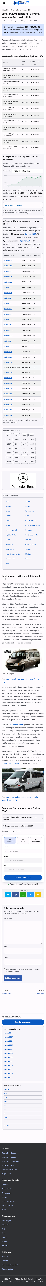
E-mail (6, 957)
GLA (5, 1113)
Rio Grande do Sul (31, 535)
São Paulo (29, 554)
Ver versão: (7, 171)
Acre (7, 501)
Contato (5, 1261)
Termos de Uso (7, 1269)
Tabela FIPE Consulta (10, 763)
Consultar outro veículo (23, 1022)
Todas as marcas (8, 1165)
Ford (3, 1233)
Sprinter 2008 (8, 357)
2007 (24, 453)
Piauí (27, 516)
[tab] (10, 840)
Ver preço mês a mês (13, 205)
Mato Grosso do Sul (13, 554)
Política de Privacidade (10, 1265)
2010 (32, 448)
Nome (6, 946)
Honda (4, 1237)
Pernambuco (29, 511)
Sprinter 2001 (8, 394)
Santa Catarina (30, 545)
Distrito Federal (11, 530)
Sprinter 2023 (8, 276)
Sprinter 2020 (8, 293)
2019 (24, 439)
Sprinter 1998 (8, 410)
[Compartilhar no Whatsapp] (23, 894)
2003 (16, 457)
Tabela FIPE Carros (9, 1153)
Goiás (8, 540)
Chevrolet (5, 1225)
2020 (16, 439)
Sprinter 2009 (8, 352)
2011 (24, 448)
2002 (24, 457)
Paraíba (28, 501)
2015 (24, 444)
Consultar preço (23, 877)
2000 (9, 462)
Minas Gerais (10, 559)
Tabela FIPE (5, 10)
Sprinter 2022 (8, 282)
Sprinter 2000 (8, 399)
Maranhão (9, 545)
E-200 (5, 1117)
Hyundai (5, 1246)
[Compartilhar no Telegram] (30, 894)
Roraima (28, 540)
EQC (5, 1109)
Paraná (27, 506)
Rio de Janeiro (30, 521)
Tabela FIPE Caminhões (10, 1161)
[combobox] (23, 851)
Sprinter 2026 (8, 1041)
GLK (5, 1121)
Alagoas (9, 506)
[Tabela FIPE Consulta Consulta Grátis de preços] (23, 3)
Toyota (4, 1241)
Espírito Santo (11, 535)
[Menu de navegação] (4, 3)
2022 (32, 435)
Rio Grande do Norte (32, 525)
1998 (24, 462)
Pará (7, 564)
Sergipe (28, 549)
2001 (32, 457)
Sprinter (24, 10)
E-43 (5, 1101)
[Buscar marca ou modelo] (42, 3)
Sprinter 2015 (8, 319)
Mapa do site (6, 1174)
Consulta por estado (9, 1170)
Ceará (8, 525)
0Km (8, 435)
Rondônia (28, 530)
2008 (16, 453)
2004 (9, 457)
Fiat (3, 1229)
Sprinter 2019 (8, 298)
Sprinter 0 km (8, 260)
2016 (16, 444)
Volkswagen (6, 1221)
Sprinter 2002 (8, 388)
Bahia (8, 521)
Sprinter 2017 (8, 309)
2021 (9, 439)
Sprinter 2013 (8, 330)
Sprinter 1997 (8, 415)
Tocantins (28, 559)
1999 (16, 462)
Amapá (8, 516)
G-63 (5, 1093)
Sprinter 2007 (25, 241)
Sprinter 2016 (8, 314)
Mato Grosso (10, 549)
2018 (32, 439)
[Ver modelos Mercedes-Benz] (23, 480)
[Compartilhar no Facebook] (15, 894)
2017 (9, 444)
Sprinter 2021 (8, 287)
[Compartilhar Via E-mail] (38, 894)
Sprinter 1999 (8, 404)
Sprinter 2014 (8, 325)
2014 (32, 444)
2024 (16, 435)
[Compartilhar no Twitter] (8, 894)
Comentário (8, 919)
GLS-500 (6, 1125)
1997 (32, 462)
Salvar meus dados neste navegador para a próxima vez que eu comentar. (23, 970)
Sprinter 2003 (8, 383)
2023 (24, 435)
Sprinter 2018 (8, 303)
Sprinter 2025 (8, 266)
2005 (32, 453)
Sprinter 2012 (8, 335)
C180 (5, 1097)
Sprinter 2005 (30, 234)
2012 (16, 448)
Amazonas (9, 511)
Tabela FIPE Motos (9, 1157)
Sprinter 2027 (8, 1037)
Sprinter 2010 (8, 346)
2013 (9, 448)
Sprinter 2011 (8, 341)
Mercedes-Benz (15, 10)
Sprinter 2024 (8, 271)
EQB (5, 1105)
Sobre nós (5, 1257)
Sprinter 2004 (8, 378)
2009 (9, 453)
